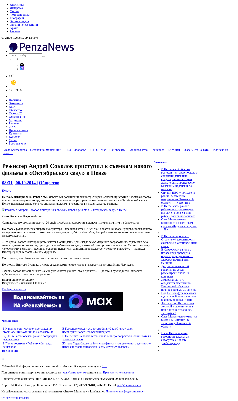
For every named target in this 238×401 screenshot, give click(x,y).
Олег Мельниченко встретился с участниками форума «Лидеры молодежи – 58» (179, 224)
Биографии (17, 18)
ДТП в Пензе (97, 149)
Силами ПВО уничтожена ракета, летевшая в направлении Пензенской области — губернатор (178, 197)
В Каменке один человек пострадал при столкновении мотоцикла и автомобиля (28, 330)
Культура (14, 136)
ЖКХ (12, 126)
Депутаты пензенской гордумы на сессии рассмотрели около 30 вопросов (175, 271)
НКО (68, 149)
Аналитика (17, 4)
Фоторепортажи (20, 14)
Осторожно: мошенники (45, 149)
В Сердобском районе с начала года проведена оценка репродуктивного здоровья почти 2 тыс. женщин (177, 256)
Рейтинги (174, 149)
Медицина (15, 120)
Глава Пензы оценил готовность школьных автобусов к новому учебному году (175, 338)
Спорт (13, 140)
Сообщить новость (14, 289)
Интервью (16, 7)
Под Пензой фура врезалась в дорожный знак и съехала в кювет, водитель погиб (178, 296)
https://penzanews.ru (74, 372)
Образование (17, 116)
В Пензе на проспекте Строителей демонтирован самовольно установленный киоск (179, 241)
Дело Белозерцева (15, 149)
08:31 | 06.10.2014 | (20, 182)
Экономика (16, 103)
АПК (12, 106)
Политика (15, 100)
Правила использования (118, 372)
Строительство (138, 149)
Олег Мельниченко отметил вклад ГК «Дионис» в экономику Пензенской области (179, 321)
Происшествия (18, 130)
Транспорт (157, 149)
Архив (14, 28)
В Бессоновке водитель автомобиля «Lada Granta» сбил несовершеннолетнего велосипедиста (97, 330)
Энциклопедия (19, 21)
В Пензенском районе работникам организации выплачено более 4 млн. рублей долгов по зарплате (178, 211)
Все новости (10, 350)
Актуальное (160, 162)
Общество (15, 110)
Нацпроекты (117, 149)
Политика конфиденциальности (126, 391)
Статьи (14, 11)
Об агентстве (9, 397)
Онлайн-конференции (24, 24)
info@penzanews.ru (129, 385)
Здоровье (80, 149)
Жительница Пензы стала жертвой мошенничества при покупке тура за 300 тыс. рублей (177, 308)
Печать (6, 190)
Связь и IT (15, 113)
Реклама (15, 31)
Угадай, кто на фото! (196, 149)
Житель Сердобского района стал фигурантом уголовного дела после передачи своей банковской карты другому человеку (106, 345)
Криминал (15, 133)
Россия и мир (17, 143)
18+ (104, 366)
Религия (14, 123)
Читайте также (10, 320)
